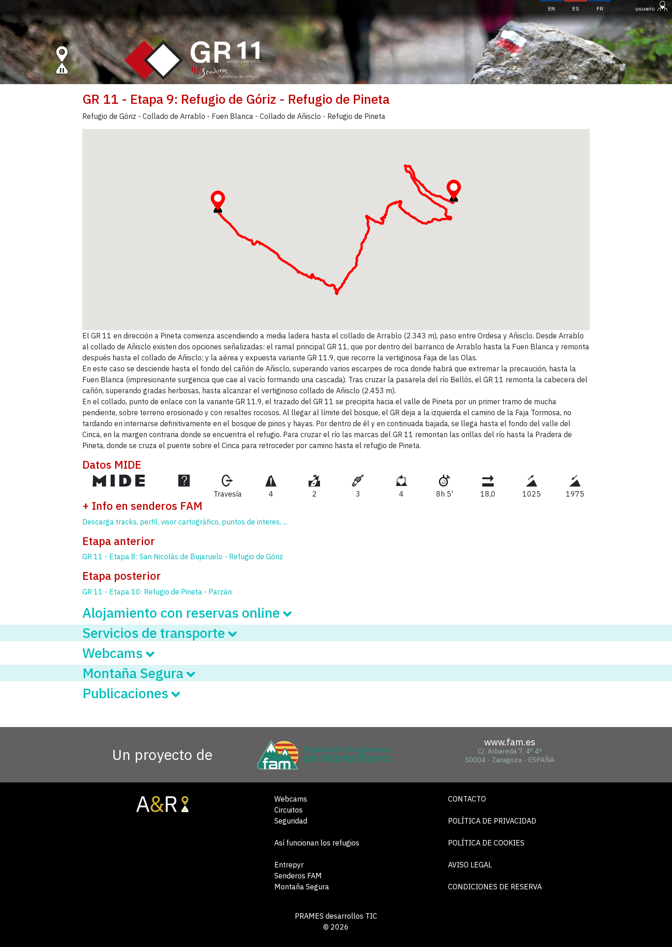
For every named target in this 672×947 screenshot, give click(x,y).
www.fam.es (509, 742)
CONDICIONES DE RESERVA (495, 886)
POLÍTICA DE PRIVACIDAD (492, 820)
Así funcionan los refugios (316, 842)
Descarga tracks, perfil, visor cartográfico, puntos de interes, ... (184, 521)
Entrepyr (289, 864)
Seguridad (290, 820)
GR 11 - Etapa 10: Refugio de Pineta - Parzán (157, 591)
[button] (217, 201)
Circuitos (288, 809)
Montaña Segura (301, 886)
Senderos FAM (298, 875)
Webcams (290, 798)
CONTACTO (467, 798)
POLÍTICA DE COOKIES (486, 842)
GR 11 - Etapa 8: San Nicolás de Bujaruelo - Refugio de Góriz (182, 556)
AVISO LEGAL (470, 864)
